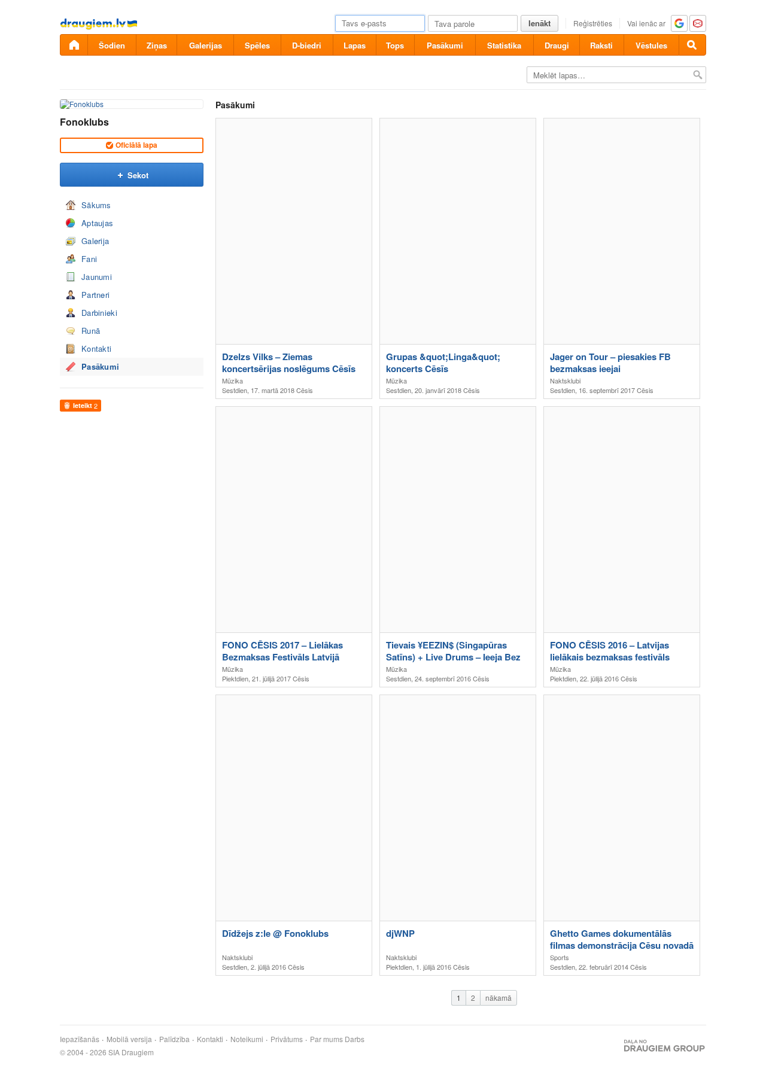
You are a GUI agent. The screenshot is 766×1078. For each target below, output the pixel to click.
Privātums (286, 1039)
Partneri (95, 294)
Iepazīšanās (79, 1039)
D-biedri (306, 45)
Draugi (557, 45)
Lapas (355, 45)
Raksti (601, 45)
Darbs (354, 1039)
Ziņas (157, 45)
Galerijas (205, 45)
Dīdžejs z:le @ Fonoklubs (275, 933)
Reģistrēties (592, 23)
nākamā (498, 997)
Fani (89, 258)
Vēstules (651, 45)
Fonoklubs (84, 122)
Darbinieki (99, 312)
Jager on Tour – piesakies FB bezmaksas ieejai (610, 362)
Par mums (326, 1039)
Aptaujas (97, 223)
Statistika (504, 45)
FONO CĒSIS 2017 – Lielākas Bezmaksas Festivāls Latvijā (282, 651)
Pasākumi (445, 45)
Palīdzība (174, 1039)
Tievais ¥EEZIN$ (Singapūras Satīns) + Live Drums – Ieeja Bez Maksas (453, 651)
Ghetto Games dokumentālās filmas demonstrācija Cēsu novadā (622, 939)
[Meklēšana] (692, 45)
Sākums (96, 205)
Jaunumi (96, 276)
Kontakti (96, 348)
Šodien (112, 45)
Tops (395, 45)
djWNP (400, 933)
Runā (90, 330)
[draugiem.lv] (73, 45)
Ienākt (539, 23)
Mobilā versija (129, 1039)
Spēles (257, 45)
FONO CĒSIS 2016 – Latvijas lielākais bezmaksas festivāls (610, 651)
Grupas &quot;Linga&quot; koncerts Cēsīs (443, 362)
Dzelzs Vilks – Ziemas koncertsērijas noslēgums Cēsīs (288, 362)
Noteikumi (246, 1039)
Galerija (95, 240)
